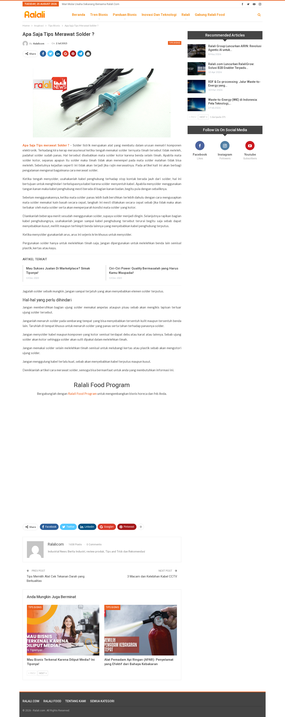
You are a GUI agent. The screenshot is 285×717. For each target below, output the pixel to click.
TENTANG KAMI (75, 701)
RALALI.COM (31, 701)
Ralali (186, 15)
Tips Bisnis (174, 43)
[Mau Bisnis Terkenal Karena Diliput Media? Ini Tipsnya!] (63, 630)
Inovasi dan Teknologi (159, 15)
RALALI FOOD (52, 701)
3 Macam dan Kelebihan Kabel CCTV (152, 576)
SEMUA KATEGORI (102, 701)
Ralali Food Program (82, 393)
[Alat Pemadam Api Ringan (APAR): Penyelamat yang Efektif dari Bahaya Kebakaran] (140, 630)
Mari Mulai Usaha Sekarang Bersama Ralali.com (90, 4)
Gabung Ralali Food (210, 15)
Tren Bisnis (99, 15)
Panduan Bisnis (125, 15)
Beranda (78, 15)
